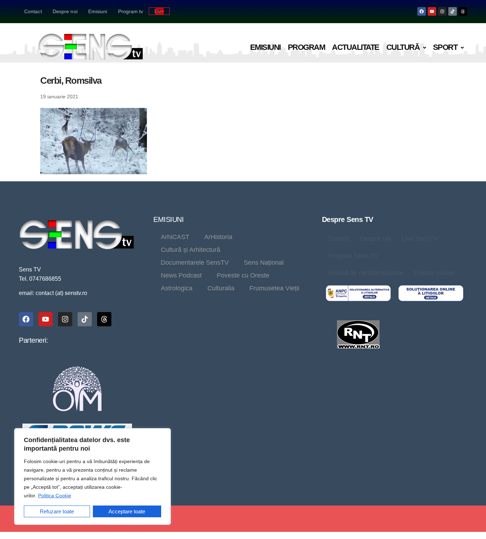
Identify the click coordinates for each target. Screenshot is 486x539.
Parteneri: (33, 340)
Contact (33, 11)
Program (306, 47)
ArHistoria (218, 236)
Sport (445, 47)
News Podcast (181, 275)
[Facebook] (421, 11)
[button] (406, 47)
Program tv (130, 11)
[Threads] (463, 11)
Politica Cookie (54, 495)
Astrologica (176, 288)
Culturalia (220, 288)
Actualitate (355, 47)
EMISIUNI (168, 219)
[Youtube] (432, 11)
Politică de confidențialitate (365, 272)
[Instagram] (442, 11)
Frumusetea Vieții (274, 288)
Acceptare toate (127, 511)
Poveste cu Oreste (243, 275)
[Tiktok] (452, 11)
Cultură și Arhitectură (190, 249)
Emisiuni (97, 11)
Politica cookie (434, 272)
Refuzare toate (57, 511)
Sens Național (264, 262)
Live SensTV (420, 238)
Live (159, 11)
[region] (92, 476)
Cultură (403, 47)
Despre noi (65, 11)
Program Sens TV (352, 255)
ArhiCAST (175, 236)
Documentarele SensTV (195, 262)
